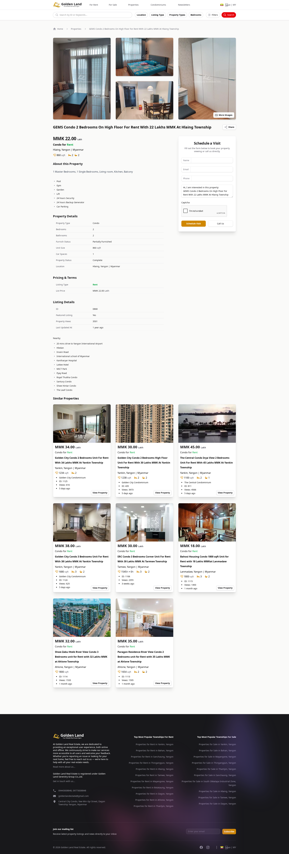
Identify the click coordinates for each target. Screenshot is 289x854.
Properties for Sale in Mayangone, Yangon (215, 756)
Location (141, 14)
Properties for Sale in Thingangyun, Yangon (214, 762)
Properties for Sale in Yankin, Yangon (217, 744)
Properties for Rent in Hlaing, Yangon (154, 769)
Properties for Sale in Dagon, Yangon (217, 803)
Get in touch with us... (64, 781)
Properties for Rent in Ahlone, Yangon (154, 799)
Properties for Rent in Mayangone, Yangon (152, 781)
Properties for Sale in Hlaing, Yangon (217, 791)
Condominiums (158, 4)
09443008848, (65, 790)
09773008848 (79, 790)
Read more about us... (64, 766)
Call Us (220, 223)
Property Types (177, 14)
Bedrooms (196, 14)
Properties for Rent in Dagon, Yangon (154, 793)
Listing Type (157, 14)
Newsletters (184, 4)
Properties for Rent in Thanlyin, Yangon (153, 806)
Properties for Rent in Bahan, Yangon (154, 750)
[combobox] (92, 15)
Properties (133, 4)
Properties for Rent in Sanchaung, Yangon (152, 756)
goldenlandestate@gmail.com (73, 796)
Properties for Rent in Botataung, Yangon (152, 787)
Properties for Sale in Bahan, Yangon (217, 750)
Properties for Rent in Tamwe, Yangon (154, 775)
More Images (225, 115)
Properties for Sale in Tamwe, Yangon (217, 797)
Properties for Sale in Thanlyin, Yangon (216, 769)
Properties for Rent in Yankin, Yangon (154, 744)
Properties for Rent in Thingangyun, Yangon (151, 762)
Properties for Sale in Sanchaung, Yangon (215, 775)
